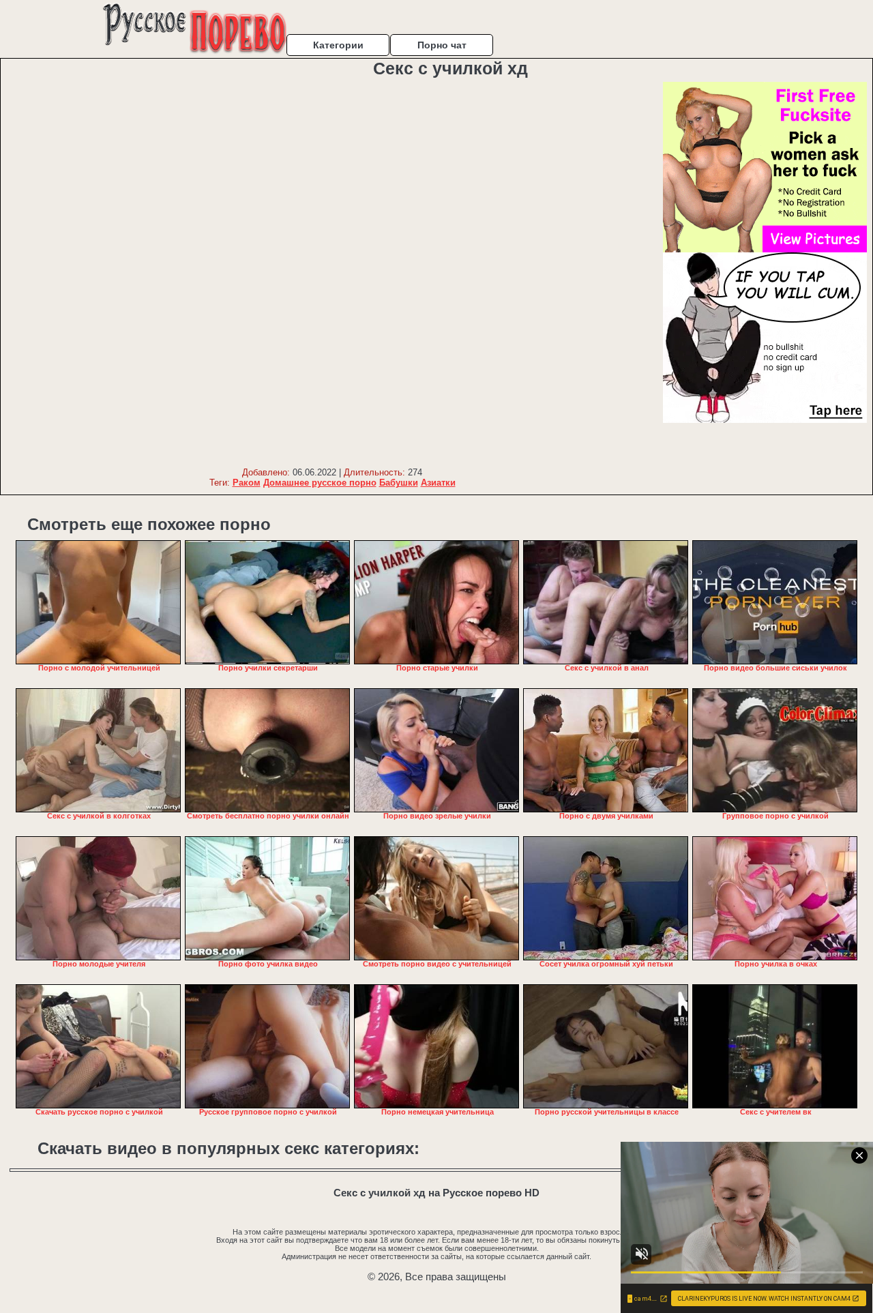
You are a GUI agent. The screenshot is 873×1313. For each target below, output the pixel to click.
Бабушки (398, 482)
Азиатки (438, 482)
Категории (338, 45)
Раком (247, 482)
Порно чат (442, 45)
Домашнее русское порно (319, 482)
